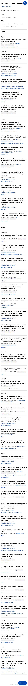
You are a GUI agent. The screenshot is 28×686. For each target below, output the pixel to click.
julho (7, 26)
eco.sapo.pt (3, 131)
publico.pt (6, 47)
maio (16, 26)
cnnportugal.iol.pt (20, 88)
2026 (2, 15)
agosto (3, 17)
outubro (16, 23)
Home (2, 6)
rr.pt (2, 413)
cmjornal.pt (13, 75)
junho (12, 26)
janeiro (14, 17)
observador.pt (4, 115)
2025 (2, 21)
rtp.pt (2, 47)
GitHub (16, 684)
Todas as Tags (7, 6)
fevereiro (8, 17)
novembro (10, 23)
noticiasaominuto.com (13, 47)
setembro (22, 23)
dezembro (4, 23)
